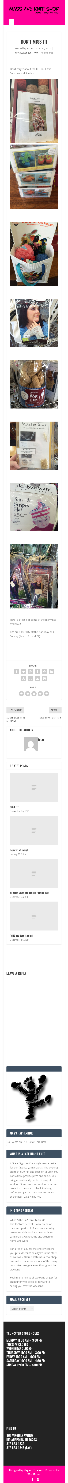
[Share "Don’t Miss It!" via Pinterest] (44, 671)
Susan (30, 48)
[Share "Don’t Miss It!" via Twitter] (23, 671)
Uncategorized (23, 52)
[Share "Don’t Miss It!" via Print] (44, 678)
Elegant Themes (33, 1470)
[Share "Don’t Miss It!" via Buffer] (23, 678)
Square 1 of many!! (19, 850)
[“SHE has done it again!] (34, 916)
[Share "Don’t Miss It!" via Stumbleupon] (30, 678)
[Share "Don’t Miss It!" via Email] (37, 678)
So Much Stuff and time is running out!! (29, 892)
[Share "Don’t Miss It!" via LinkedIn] (51, 671)
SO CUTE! (15, 807)
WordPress (34, 1474)
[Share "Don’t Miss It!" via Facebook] (16, 671)
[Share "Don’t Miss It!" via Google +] (30, 671)
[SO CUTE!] (34, 787)
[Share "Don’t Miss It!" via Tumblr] (37, 671)
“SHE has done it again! (21, 935)
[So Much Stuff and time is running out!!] (34, 873)
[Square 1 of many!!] (34, 830)
